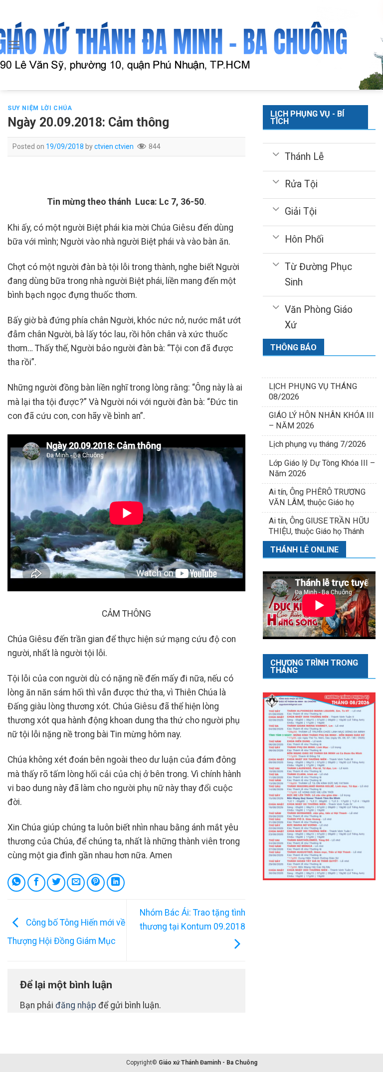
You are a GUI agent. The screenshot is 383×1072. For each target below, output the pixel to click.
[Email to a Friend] (76, 883)
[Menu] (14, 45)
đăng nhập (75, 1005)
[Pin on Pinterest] (96, 883)
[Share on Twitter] (56, 883)
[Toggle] (276, 153)
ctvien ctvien (114, 146)
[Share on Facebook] (36, 883)
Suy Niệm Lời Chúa (39, 108)
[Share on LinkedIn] (116, 883)
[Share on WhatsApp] (16, 883)
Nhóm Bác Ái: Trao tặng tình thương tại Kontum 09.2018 (192, 920)
